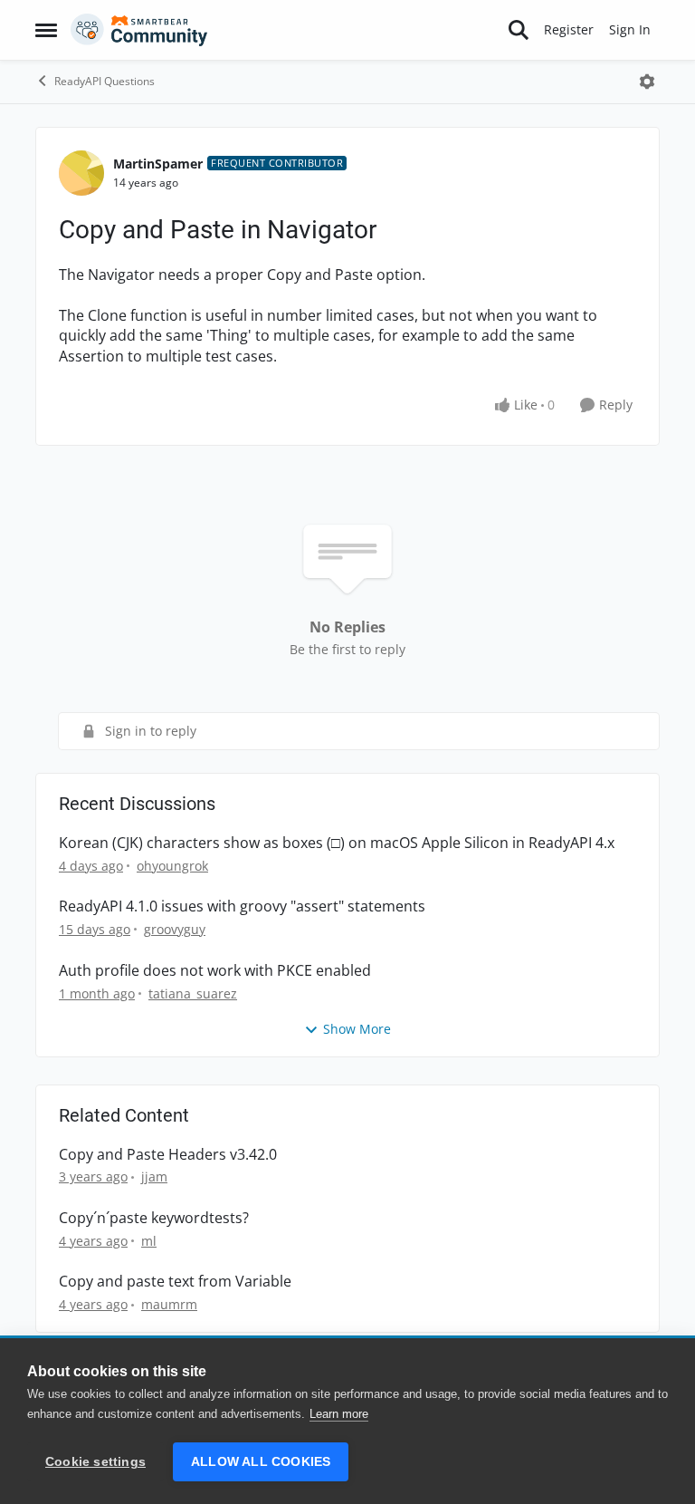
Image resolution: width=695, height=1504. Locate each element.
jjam (154, 1176)
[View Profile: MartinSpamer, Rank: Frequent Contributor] (81, 173)
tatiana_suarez (192, 993)
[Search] (518, 30)
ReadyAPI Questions (104, 81)
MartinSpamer (158, 163)
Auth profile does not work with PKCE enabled (215, 970)
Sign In (630, 29)
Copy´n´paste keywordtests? (154, 1218)
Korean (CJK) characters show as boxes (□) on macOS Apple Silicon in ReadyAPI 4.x (336, 843)
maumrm (169, 1304)
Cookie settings (95, 1462)
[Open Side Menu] (46, 29)
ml (149, 1240)
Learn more (338, 1414)
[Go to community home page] (139, 30)
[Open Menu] (647, 81)
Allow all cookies (260, 1462)
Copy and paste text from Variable (175, 1281)
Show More (357, 1028)
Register (569, 29)
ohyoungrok (172, 865)
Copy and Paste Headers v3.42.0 (168, 1154)
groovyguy (174, 929)
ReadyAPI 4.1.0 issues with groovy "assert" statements (242, 906)
